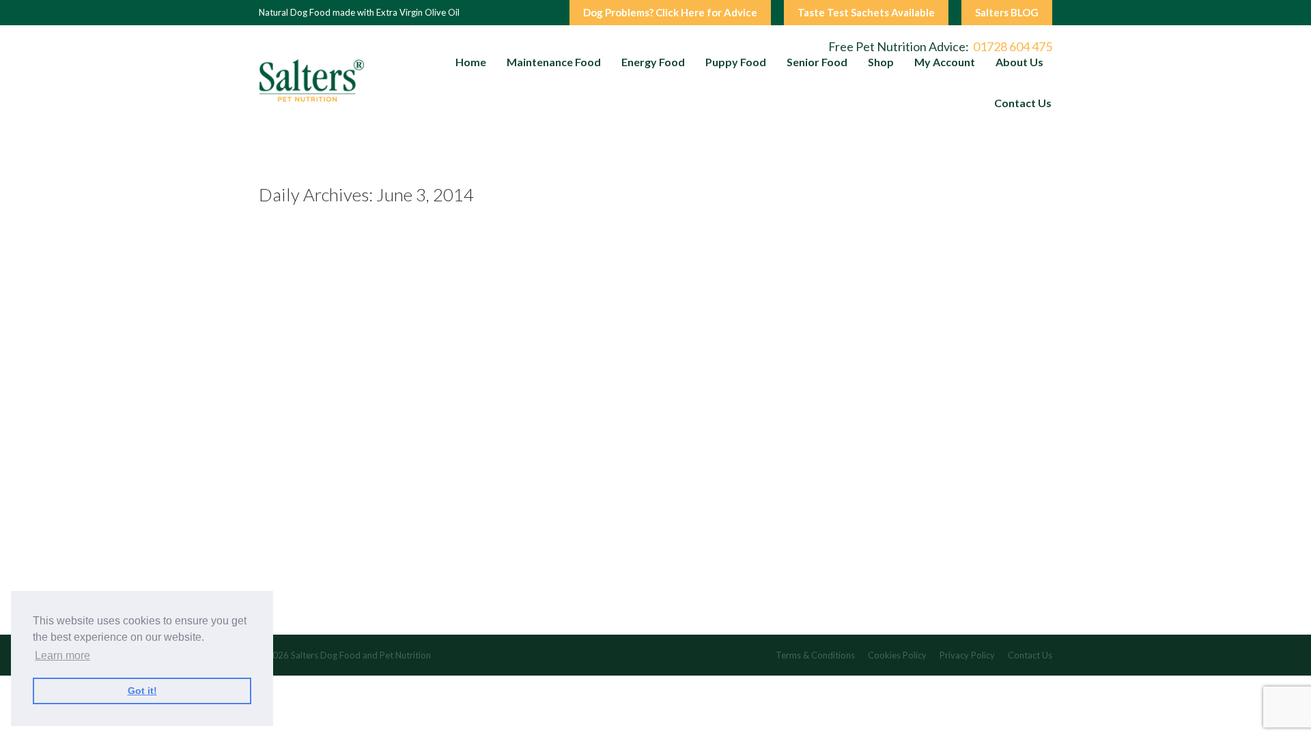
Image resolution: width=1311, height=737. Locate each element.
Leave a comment (375, 612)
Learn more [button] (62, 655)
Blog (430, 612)
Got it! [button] (142, 690)
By (482, 612)
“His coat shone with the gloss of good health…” (414, 546)
